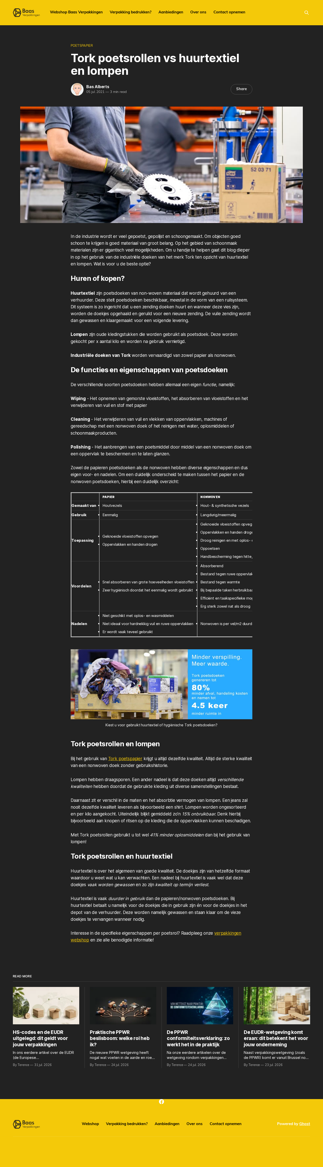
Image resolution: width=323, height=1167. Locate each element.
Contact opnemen (229, 12)
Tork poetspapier (125, 758)
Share (241, 89)
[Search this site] (307, 13)
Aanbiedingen (170, 12)
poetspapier (82, 45)
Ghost (304, 1124)
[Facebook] (161, 1101)
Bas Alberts (97, 86)
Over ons (198, 12)
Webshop (90, 1124)
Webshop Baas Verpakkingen (76, 12)
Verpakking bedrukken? (130, 12)
